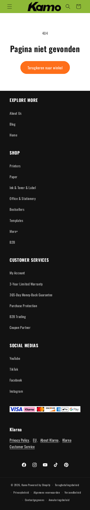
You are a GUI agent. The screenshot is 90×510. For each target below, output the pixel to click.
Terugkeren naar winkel (45, 67)
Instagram (16, 391)
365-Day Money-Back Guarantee (31, 294)
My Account (17, 272)
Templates (16, 220)
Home (13, 134)
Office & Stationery (23, 198)
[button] (9, 6)
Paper (14, 176)
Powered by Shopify (39, 485)
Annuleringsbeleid (59, 500)
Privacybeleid (21, 492)
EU (34, 440)
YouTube (15, 358)
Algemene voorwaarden (47, 492)
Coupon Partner (20, 327)
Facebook (16, 379)
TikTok (14, 369)
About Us (16, 113)
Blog (12, 124)
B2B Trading (18, 316)
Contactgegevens (34, 500)
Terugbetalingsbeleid (67, 485)
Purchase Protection (23, 305)
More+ (14, 231)
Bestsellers (17, 209)
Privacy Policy (19, 440)
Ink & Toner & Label (23, 187)
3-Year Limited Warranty (26, 283)
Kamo (25, 485)
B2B (12, 242)
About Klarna (49, 440)
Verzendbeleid (73, 492)
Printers (15, 165)
